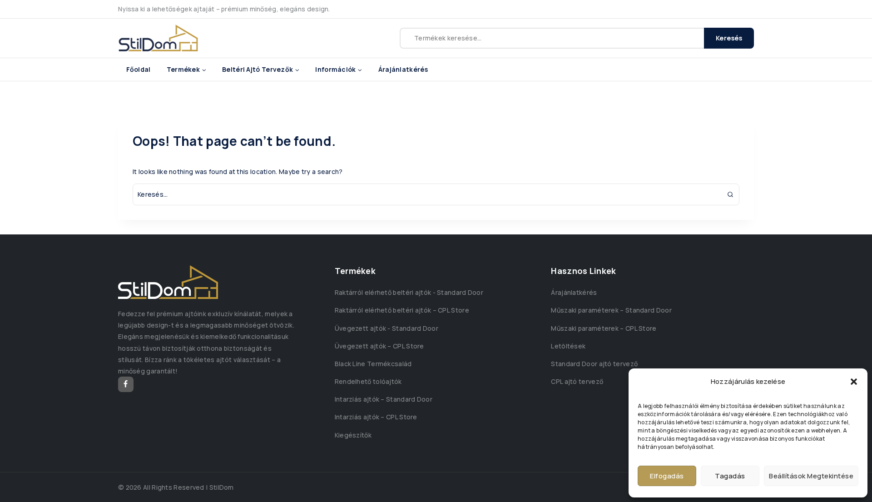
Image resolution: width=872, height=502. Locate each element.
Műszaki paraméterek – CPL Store (603, 328)
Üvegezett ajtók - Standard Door (386, 328)
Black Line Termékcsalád (373, 363)
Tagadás (730, 476)
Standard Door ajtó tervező (594, 363)
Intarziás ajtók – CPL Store (376, 417)
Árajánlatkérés (403, 69)
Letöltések (568, 346)
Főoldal (138, 69)
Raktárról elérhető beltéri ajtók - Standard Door (409, 292)
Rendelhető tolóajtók (368, 381)
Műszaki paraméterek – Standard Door (611, 310)
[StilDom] (158, 38)
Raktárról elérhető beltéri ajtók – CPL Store (402, 310)
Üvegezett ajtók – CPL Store (379, 346)
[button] (853, 381)
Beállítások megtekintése (811, 476)
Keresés (729, 38)
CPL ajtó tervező (577, 381)
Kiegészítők (353, 435)
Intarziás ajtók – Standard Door (383, 399)
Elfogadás (667, 476)
